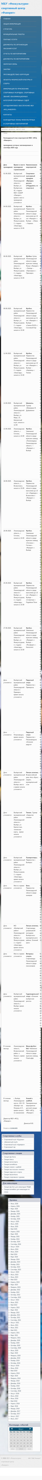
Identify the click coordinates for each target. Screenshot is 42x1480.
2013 (12, 1449)
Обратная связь (10, 64)
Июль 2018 (14, 1396)
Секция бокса (8, 1159)
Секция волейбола (10, 1164)
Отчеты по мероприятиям (14, 54)
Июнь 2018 (14, 1398)
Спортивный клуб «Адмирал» (14, 1145)
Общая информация (12, 24)
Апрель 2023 (15, 1282)
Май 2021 (14, 1330)
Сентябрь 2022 (16, 1297)
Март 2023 (14, 1285)
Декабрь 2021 (15, 1315)
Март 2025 (14, 1234)
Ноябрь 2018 (15, 1386)
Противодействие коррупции (16, 74)
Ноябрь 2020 (15, 1343)
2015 (29, 1449)
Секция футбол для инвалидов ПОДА (17, 1187)
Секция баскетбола (11, 1174)
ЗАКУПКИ (6, 69)
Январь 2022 (15, 1312)
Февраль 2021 (15, 1338)
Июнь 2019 (14, 1368)
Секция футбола (10, 1157)
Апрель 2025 (15, 1231)
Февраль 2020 (15, 1355)
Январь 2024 (15, 1259)
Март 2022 (14, 1310)
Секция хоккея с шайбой (12, 1167)
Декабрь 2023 (15, 1262)
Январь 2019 (15, 1381)
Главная (6, 19)
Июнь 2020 (14, 1350)
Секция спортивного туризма (14, 1177)
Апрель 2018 (15, 1403)
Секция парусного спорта (13, 1172)
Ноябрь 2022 (15, 1292)
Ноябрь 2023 (15, 1264)
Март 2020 (14, 1353)
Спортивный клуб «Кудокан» (14, 1139)
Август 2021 (15, 1322)
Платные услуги (10, 39)
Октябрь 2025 (15, 1219)
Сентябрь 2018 (16, 1391)
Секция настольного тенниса (14, 1169)
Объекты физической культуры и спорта (17, 82)
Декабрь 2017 (15, 1411)
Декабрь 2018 (15, 1383)
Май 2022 (14, 1305)
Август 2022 (15, 1300)
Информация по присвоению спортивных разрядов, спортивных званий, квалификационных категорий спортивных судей (18, 94)
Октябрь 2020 (15, 1345)
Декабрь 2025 (15, 1214)
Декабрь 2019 (15, 1358)
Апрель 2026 (15, 1206)
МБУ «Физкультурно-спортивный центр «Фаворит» (15, 8)
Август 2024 (15, 1247)
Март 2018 (14, 1406)
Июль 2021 (14, 1325)
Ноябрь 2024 (15, 1239)
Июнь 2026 (14, 1204)
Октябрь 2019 (15, 1363)
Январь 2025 (15, 1236)
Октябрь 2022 (15, 1295)
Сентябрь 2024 (16, 1244)
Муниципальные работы (14, 34)
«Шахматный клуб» (11, 1142)
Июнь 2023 (14, 1277)
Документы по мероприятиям (16, 59)
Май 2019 (14, 1371)
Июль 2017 (14, 1419)
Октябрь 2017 (15, 1414)
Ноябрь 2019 (15, 1360)
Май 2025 (14, 1229)
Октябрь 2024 (15, 1242)
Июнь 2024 (14, 1252)
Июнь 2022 (14, 1302)
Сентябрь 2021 (16, 1320)
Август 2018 (15, 1393)
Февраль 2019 (15, 1378)
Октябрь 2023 (15, 1267)
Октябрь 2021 (15, 1317)
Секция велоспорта (11, 1162)
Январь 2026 (15, 1211)
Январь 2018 (15, 1409)
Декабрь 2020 (15, 1340)
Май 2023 (14, 1279)
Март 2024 (14, 1257)
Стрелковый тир (9, 1147)
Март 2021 (14, 1335)
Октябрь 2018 (15, 1388)
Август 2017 (15, 1416)
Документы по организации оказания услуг (15, 47)
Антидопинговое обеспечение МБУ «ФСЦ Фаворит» (18, 107)
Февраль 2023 (15, 1287)
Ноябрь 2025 (15, 1216)
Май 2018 (14, 1401)
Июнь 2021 (14, 1328)
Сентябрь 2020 (16, 1348)
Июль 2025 (14, 1224)
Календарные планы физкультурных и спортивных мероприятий (19, 122)
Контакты (7, 115)
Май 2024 (14, 1254)
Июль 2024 (14, 1249)
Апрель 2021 (15, 1333)
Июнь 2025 (14, 1226)
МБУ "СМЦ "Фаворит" (34, 1458)
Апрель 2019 (15, 1373)
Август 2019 (15, 1365)
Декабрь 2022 (15, 1290)
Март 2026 (14, 1209)
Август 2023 (15, 1272)
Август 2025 (15, 1221)
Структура (7, 29)
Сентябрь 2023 (16, 1269)
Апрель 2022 (15, 1307)
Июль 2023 (14, 1275)
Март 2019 (14, 1376)
